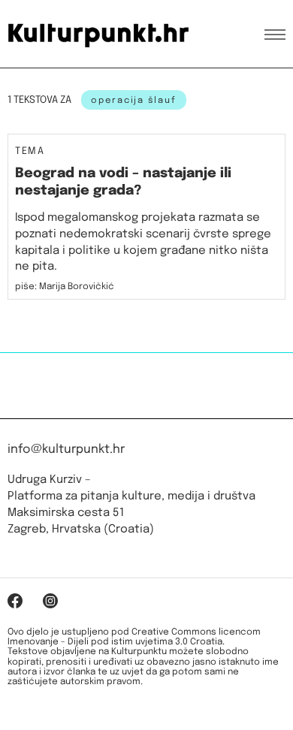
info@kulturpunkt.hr (66, 449)
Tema (29, 151)
